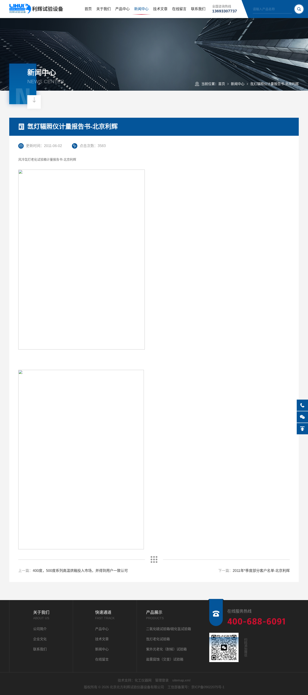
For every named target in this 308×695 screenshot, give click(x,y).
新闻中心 (141, 9)
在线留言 (179, 9)
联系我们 (198, 9)
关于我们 (103, 9)
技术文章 (160, 9)
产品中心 (122, 9)
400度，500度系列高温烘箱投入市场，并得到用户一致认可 (80, 571)
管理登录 (162, 680)
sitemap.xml (181, 680)
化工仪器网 (143, 680)
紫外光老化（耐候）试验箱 (166, 649)
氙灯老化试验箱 (158, 639)
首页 (88, 9)
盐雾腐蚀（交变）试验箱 (164, 659)
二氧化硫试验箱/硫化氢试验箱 (168, 629)
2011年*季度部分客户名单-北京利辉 (261, 571)
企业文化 (40, 639)
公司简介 (40, 629)
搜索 (298, 9)
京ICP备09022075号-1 (207, 687)
